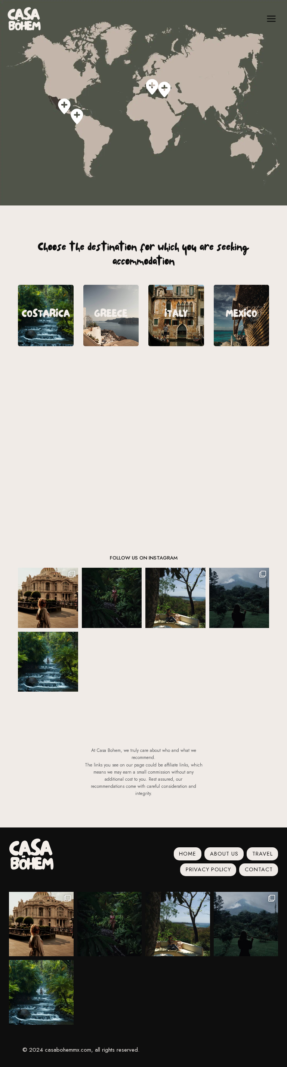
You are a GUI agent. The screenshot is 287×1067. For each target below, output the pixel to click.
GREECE (110, 315)
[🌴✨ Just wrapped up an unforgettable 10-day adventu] (175, 598)
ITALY (176, 315)
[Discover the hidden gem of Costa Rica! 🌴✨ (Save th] (112, 598)
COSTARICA (46, 315)
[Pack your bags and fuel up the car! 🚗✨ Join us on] (239, 598)
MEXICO (241, 315)
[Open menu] (271, 18)
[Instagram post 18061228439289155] (48, 598)
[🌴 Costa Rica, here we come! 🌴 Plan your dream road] (48, 662)
